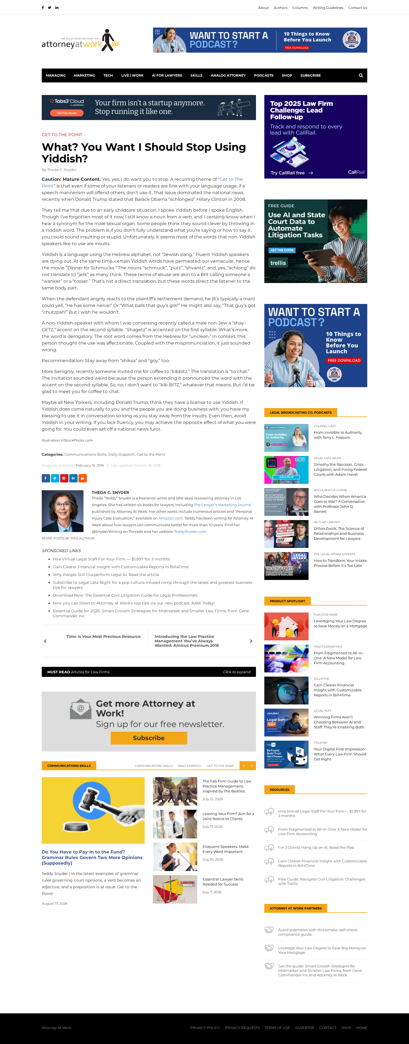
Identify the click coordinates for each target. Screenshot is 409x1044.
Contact (327, 1028)
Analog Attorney (228, 75)
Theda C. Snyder (62, 169)
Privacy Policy (205, 1028)
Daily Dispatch (189, 766)
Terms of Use (277, 1028)
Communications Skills (154, 766)
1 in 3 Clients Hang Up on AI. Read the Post (316, 847)
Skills (197, 75)
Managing (56, 75)
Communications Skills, (85, 454)
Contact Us (357, 8)
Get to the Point (151, 454)
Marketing (84, 75)
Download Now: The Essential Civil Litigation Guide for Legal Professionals (125, 595)
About (263, 8)
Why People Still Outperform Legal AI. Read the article (106, 574)
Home (361, 1028)
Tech (108, 75)
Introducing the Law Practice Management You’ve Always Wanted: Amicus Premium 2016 (187, 641)
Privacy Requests (242, 1028)
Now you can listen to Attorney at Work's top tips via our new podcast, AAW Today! (134, 603)
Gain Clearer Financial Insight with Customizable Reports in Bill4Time (120, 566)
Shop (287, 75)
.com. (190, 531)
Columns (300, 8)
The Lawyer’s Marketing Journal (223, 505)
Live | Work (132, 75)
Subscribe (310, 75)
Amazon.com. (171, 518)
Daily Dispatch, (122, 454)
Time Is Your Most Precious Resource (103, 636)
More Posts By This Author (68, 538)
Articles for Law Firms (148, 672)
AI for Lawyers (167, 75)
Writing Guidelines (328, 8)
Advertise (304, 1028)
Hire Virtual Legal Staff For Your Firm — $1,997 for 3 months (111, 559)
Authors (280, 8)
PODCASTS (264, 75)
